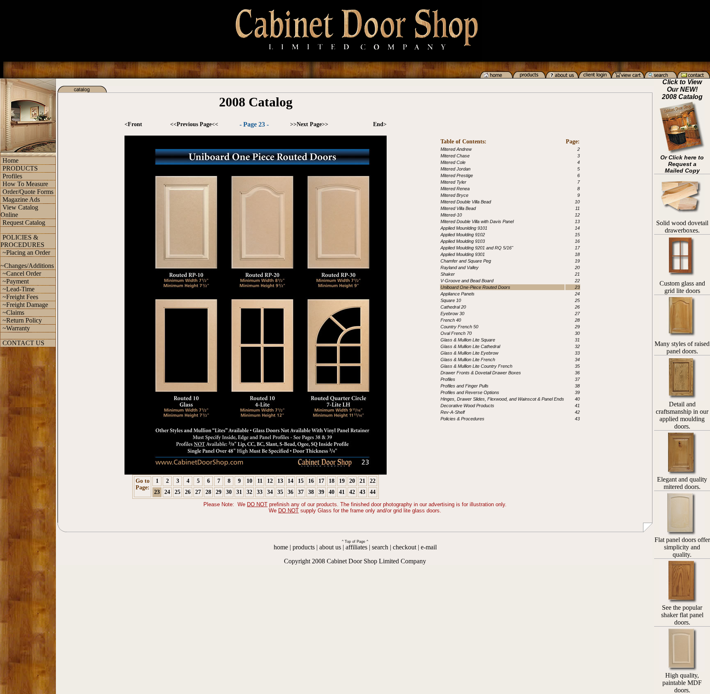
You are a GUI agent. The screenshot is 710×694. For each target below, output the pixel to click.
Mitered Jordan (455, 168)
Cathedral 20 (453, 306)
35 (280, 492)
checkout (404, 547)
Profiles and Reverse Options (469, 392)
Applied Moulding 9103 (462, 241)
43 (362, 492)
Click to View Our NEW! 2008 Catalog (682, 89)
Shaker (447, 274)
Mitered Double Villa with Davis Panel (477, 221)
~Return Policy (22, 320)
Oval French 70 (456, 333)
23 (157, 492)
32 (249, 492)
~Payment (15, 281)
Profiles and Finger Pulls (464, 385)
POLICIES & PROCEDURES (22, 241)
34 (270, 492)
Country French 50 (459, 326)
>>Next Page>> (309, 124)
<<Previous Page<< (194, 124)
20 (352, 481)
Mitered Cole (453, 162)
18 (331, 481)
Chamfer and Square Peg (465, 260)
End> (380, 124)
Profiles (12, 176)
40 (331, 492)
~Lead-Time (18, 289)
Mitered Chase (455, 155)
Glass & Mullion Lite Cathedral (470, 346)
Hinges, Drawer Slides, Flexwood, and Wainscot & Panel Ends (502, 399)
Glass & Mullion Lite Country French (476, 366)
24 (167, 492)
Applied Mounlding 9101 (463, 228)
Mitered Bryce (454, 195)
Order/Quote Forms (27, 191)
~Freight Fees (20, 296)
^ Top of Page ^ (355, 542)
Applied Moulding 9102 (462, 234)
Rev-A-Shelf (452, 412)
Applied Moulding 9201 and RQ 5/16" (476, 247)
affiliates (356, 547)
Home (10, 160)
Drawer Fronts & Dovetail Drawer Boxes (480, 372)
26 (188, 492)
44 (373, 492)
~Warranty (16, 328)
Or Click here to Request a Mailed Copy (682, 164)
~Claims (13, 312)
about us (330, 547)
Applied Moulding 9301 (462, 254)
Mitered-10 (451, 214)
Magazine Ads (21, 199)
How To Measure (25, 183)
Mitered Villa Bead (458, 208)
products (304, 547)
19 (342, 481)
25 (177, 492)
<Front (133, 124)
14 (290, 481)
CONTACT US (23, 342)
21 (362, 481)
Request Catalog (23, 222)
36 (290, 492)
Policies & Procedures (462, 418)
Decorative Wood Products (467, 405)
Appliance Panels (457, 293)
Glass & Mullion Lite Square (467, 339)
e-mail (429, 547)
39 (321, 492)
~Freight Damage (25, 304)
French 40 (450, 320)
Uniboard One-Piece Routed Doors (475, 287)
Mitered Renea (455, 188)
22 (373, 481)
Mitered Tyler (453, 182)
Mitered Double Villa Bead (465, 201)
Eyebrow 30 (452, 313)
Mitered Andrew (456, 149)
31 (239, 492)
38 (311, 492)
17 (321, 481)
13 (280, 481)
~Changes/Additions (27, 265)
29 (218, 492)
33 (260, 492)
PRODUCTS (20, 168)
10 (249, 481)
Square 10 (450, 300)
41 (342, 492)
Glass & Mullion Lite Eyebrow (469, 352)
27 (198, 492)
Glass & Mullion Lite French (467, 359)
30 (229, 492)
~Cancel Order (21, 273)
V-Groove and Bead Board (466, 280)
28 (208, 492)
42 (352, 492)
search (380, 547)
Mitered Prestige (456, 175)
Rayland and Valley (459, 267)
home (281, 547)
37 (301, 492)
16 (311, 481)
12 (270, 481)
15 (301, 481)
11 (260, 481)
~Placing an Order (26, 252)
